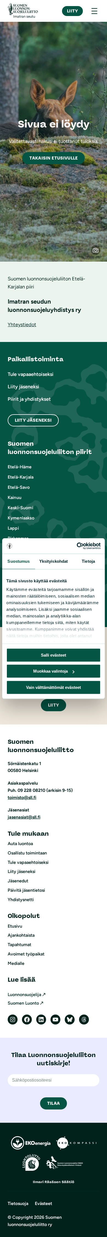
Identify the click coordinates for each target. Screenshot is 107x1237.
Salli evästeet (53, 655)
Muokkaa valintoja (50, 671)
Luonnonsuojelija (24, 994)
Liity (72, 11)
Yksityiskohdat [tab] (53, 561)
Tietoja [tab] (88, 561)
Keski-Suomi (20, 507)
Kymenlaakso (21, 518)
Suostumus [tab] (18, 561)
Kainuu (14, 497)
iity (53, 705)
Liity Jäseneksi (33, 420)
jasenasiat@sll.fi (24, 817)
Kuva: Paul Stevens (98, 253)
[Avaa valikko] (94, 11)
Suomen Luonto (23, 1003)
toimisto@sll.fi (22, 797)
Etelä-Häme (20, 466)
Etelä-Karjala (20, 477)
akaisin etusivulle (53, 158)
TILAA (53, 1103)
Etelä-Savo (19, 487)
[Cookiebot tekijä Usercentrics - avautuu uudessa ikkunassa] (77, 546)
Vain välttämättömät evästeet (53, 687)
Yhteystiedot (22, 325)
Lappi (13, 528)
